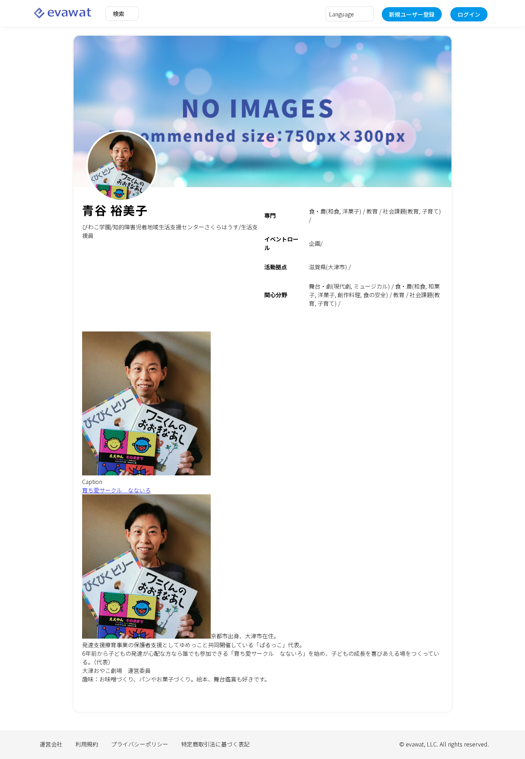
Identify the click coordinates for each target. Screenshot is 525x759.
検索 (118, 13)
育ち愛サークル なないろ (116, 490)
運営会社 (51, 744)
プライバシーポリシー (139, 744)
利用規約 (86, 744)
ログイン (469, 14)
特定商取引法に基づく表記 (215, 744)
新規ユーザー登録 (412, 14)
